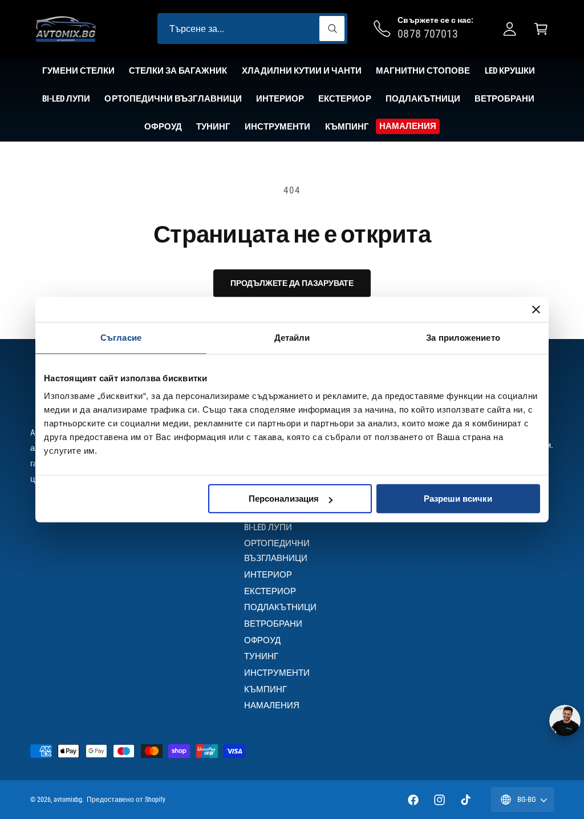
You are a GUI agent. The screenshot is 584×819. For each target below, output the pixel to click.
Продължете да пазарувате (292, 283)
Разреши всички (458, 498)
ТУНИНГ (261, 656)
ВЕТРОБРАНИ (273, 624)
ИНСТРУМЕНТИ (277, 673)
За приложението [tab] (463, 337)
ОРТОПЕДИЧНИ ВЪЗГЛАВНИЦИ (277, 551)
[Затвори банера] (536, 309)
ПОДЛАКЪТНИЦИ (280, 607)
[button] (541, 29)
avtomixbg (68, 800)
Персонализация (284, 498)
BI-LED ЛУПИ (268, 527)
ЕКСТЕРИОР (270, 591)
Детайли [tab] (292, 337)
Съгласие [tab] (120, 337)
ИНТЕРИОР (268, 575)
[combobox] (252, 29)
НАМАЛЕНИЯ (271, 705)
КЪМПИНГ (265, 689)
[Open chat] (565, 720)
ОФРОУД (262, 640)
